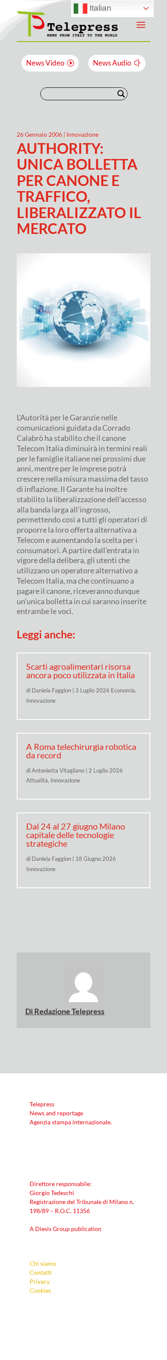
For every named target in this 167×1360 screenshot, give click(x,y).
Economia (123, 690)
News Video (45, 62)
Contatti (41, 1272)
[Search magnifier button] (121, 94)
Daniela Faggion (51, 690)
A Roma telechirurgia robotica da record (81, 750)
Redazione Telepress (69, 1011)
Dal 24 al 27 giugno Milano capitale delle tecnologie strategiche (75, 834)
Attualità (37, 780)
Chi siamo (43, 1263)
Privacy (40, 1281)
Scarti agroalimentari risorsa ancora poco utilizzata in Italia (80, 670)
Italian (99, 7)
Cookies (40, 1290)
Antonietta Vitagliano (58, 770)
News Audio (112, 62)
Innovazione (82, 134)
